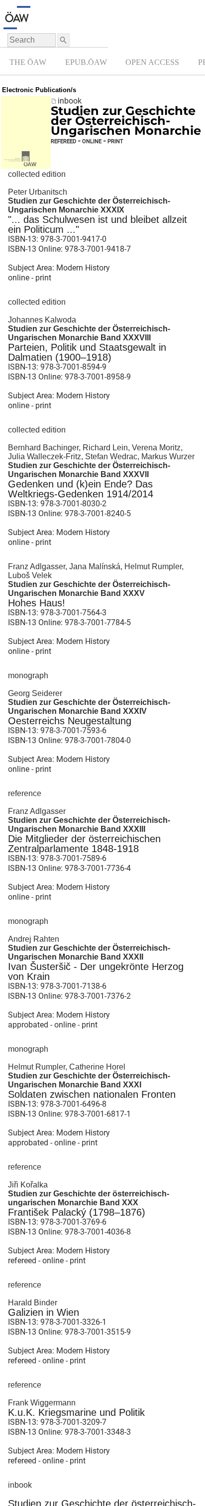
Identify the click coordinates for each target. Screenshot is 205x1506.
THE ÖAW (27, 62)
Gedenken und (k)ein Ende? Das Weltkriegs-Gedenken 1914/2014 (80, 489)
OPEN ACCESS (152, 62)
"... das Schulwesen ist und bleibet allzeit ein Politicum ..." (97, 224)
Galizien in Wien (43, 1312)
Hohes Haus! (36, 602)
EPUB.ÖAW (86, 62)
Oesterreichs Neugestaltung (69, 720)
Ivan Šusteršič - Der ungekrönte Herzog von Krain (96, 971)
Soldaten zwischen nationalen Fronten (92, 1094)
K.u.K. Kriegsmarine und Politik (76, 1412)
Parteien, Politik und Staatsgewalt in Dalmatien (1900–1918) (87, 352)
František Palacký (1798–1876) (76, 1212)
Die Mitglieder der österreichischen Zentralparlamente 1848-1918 (84, 843)
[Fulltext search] (63, 40)
